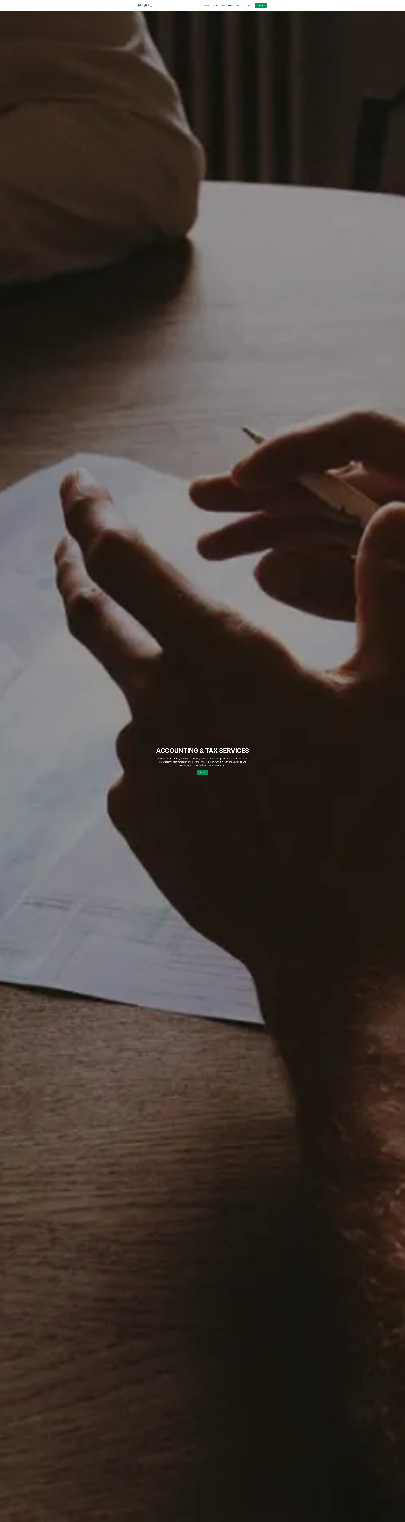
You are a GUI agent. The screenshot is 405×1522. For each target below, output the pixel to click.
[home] (148, 5)
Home (206, 5)
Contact (261, 5)
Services (240, 5)
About (215, 5)
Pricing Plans (227, 5)
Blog (249, 5)
